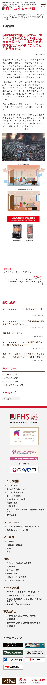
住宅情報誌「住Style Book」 (19, 604)
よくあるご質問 (13, 570)
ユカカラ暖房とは (14, 485)
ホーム (4, 15)
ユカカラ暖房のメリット (16, 489)
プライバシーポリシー (15, 580)
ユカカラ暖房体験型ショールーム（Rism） (24, 526)
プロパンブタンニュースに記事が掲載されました (23, 310)
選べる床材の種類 (14, 496)
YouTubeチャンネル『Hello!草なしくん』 (24, 592)
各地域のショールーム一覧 (17, 530)
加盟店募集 (11, 619)
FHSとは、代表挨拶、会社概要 (19, 563)
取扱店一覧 (11, 567)
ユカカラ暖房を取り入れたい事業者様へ (22, 616)
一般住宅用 (11, 506)
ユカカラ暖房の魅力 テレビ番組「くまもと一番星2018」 (25, 600)
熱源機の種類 (12, 503)
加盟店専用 (11, 626)
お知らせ (12, 15)
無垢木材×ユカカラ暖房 (16, 499)
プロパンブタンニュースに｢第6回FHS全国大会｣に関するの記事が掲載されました (22, 343)
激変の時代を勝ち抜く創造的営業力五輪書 (23, 623)
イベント (8, 381)
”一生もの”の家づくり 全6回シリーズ (22, 595)
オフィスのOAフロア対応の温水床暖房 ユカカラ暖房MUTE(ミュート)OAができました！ (23, 281)
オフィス (10, 548)
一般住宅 (10, 541)
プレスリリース (11, 385)
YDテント (8, 374)
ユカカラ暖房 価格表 (15, 492)
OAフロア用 (11, 515)
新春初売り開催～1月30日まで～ (18, 271)
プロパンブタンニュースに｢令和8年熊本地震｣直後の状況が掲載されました (23, 322)
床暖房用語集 (12, 574)
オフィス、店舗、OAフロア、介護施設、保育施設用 (26, 510)
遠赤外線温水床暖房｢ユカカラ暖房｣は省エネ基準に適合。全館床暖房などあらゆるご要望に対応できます (23, 355)
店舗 (8, 552)
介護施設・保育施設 (15, 545)
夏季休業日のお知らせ (12, 333)
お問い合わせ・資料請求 (16, 577)
